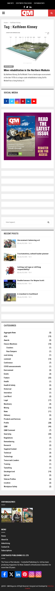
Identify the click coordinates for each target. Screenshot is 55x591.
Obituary (7, 415)
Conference (8, 363)
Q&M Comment (9, 430)
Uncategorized (9, 471)
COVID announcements (12, 366)
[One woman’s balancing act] (10, 243)
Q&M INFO (10, 3)
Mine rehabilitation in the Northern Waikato (27, 70)
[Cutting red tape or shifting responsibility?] (10, 270)
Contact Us (5, 547)
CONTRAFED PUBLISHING (24, 3)
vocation (7, 483)
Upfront (6, 475)
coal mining (8, 355)
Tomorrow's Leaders (11, 460)
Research (7, 445)
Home (3, 536)
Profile (6, 423)
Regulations (8, 438)
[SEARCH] (48, 222)
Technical (7, 453)
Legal (6, 400)
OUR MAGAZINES (39, 3)
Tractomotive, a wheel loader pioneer (33, 253)
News (6, 411)
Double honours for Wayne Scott (30, 280)
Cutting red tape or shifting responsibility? (29, 268)
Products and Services (12, 419)
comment (7, 359)
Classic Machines (10, 344)
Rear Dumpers (11, 351)
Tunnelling (8, 468)
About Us (4, 540)
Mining (6, 408)
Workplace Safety (10, 487)
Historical (7, 389)
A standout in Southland (27, 293)
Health (6, 381)
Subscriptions (6, 550)
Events (6, 374)
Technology (8, 456)
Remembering (9, 442)
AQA (5, 336)
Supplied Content (10, 449)
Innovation (8, 393)
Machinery (8, 404)
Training (7, 464)
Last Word (7, 396)
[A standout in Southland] (10, 297)
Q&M (5, 426)
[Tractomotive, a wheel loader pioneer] (10, 257)
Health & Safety (9, 385)
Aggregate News (10, 333)
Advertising (5, 543)
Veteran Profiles (10, 479)
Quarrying (7, 434)
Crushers (9, 348)
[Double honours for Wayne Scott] (10, 284)
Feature (6, 378)
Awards (6, 340)
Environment (8, 66)
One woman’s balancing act (28, 240)
